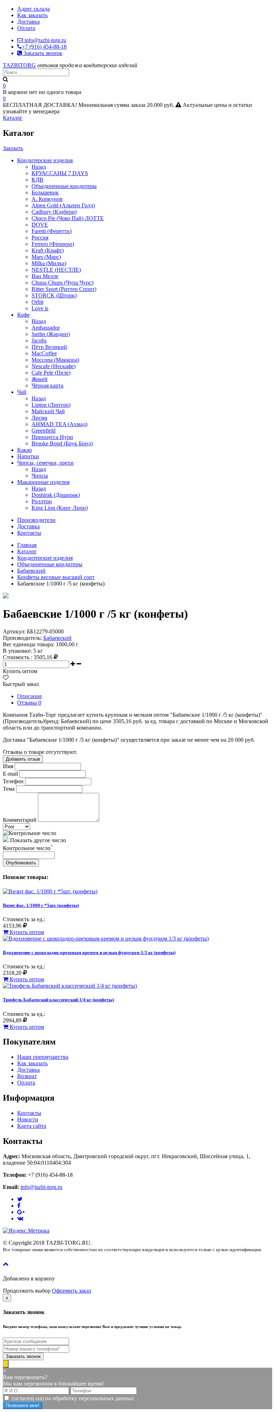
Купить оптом (20, 671)
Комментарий (20, 820)
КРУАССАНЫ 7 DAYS (60, 173)
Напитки (28, 456)
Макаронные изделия (43, 482)
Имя (8, 766)
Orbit (37, 302)
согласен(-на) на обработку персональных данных (72, 1398)
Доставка (28, 22)
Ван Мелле (45, 276)
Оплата (26, 28)
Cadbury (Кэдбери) (54, 212)
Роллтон (42, 501)
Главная (27, 545)
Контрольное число (28, 848)
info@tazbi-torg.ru (44, 40)
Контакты (29, 533)
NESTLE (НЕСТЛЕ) (56, 270)
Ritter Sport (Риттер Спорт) (64, 289)
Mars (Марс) (46, 257)
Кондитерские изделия (45, 160)
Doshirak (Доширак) (56, 495)
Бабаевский (31, 571)
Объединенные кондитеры (64, 186)
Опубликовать (21, 862)
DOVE (40, 225)
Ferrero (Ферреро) (53, 244)
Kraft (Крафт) (48, 250)
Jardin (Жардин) (51, 334)
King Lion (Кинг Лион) (60, 508)
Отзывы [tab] (29, 703)
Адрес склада (33, 9)
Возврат (27, 1076)
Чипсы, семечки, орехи (45, 463)
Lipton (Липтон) (51, 405)
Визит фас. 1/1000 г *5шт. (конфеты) (41, 905)
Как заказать (32, 15)
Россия (40, 237)
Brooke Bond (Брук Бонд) (62, 443)
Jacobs (39, 340)
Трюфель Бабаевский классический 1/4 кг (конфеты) (58, 999)
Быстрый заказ (21, 684)
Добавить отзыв (23, 759)
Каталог (13, 118)
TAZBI (19, 65)
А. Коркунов (47, 199)
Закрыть (13, 148)
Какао (24, 450)
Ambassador (46, 328)
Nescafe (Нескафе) (54, 366)
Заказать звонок (42, 53)
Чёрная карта (47, 385)
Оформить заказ (71, 1291)
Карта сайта (31, 1126)
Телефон (13, 781)
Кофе (23, 315)
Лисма (39, 418)
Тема (9, 789)
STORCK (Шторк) (54, 295)
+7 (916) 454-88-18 (44, 47)
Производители (36, 520)
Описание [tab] (29, 696)
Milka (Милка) (49, 263)
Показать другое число (38, 840)
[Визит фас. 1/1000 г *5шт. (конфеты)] (50, 891)
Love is (40, 308)
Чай (21, 392)
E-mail (10, 774)
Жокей (40, 379)
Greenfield (44, 431)
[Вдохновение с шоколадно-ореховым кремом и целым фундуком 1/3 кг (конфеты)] (106, 938)
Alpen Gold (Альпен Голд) (63, 205)
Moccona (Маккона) (55, 360)
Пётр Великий (49, 347)
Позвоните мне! (22, 1405)
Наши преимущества (42, 1057)
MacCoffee (44, 353)
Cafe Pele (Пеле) (51, 373)
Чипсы (40, 476)
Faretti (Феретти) (52, 231)
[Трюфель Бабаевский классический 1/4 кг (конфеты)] (70, 986)
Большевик (45, 192)
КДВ (37, 180)
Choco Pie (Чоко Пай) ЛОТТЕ (68, 218)
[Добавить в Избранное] (6, 678)
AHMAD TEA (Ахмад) (59, 424)
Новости (27, 1119)
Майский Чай (48, 411)
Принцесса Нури (52, 437)
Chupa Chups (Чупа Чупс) (62, 283)
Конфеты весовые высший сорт (56, 577)
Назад (39, 167)
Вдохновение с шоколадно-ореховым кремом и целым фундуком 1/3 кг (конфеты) (89, 952)
